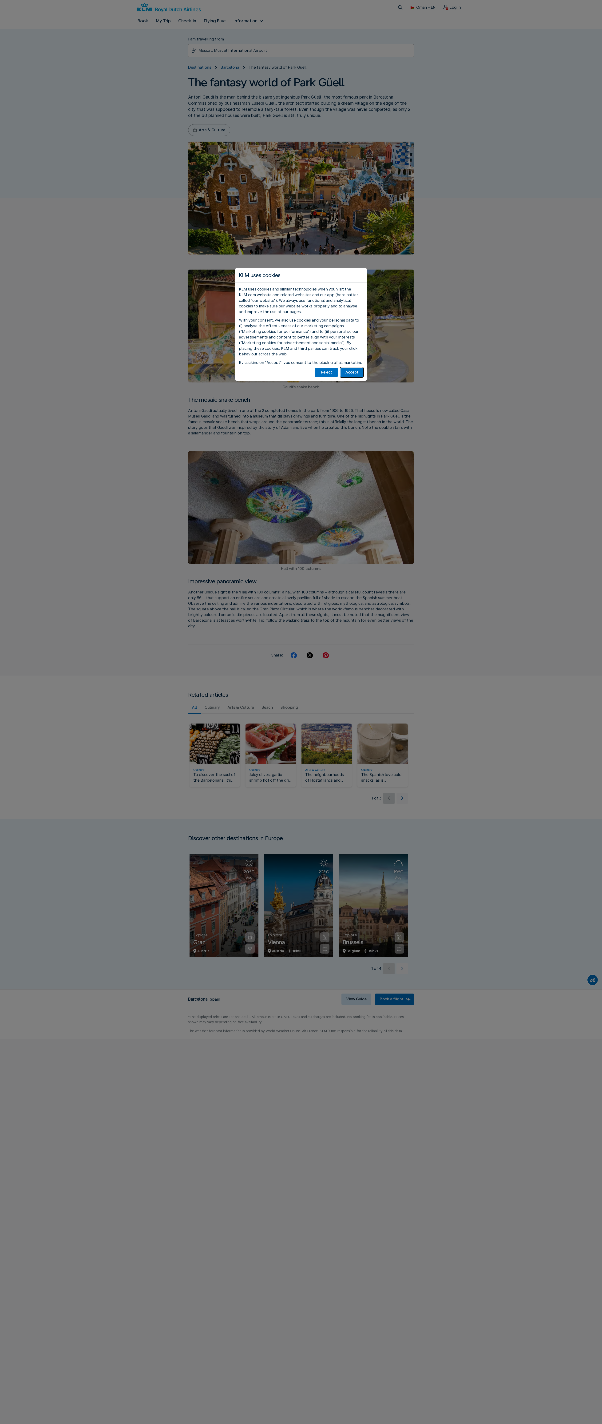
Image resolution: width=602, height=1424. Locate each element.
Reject (326, 372)
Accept (351, 372)
